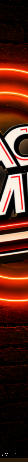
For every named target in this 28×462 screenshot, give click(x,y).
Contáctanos (7, 460)
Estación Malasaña (13, 454)
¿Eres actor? (3, 460)
